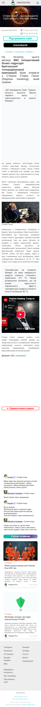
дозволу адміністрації (28, 704)
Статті (25, 654)
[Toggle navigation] (3, 3)
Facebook (8, 651)
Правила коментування (22, 408)
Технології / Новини (23, 52)
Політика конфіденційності (20, 699)
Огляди (25, 651)
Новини (25, 647)
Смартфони (27, 661)
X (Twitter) (9, 654)
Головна (8, 52)
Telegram (8, 647)
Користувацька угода (20, 696)
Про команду (10, 676)
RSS (5, 664)
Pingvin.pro (22, 2)
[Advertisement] (20, 137)
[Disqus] (20, 442)
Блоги (25, 657)
